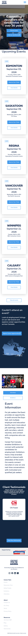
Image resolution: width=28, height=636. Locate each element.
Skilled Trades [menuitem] (7, 588)
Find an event (14, 30)
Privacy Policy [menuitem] (7, 611)
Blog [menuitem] (5, 623)
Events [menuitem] (5, 582)
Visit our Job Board (13, 35)
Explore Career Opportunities (11, 333)
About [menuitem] (6, 600)
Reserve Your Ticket (14, 82)
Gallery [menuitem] (6, 626)
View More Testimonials (14, 540)
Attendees (13, 392)
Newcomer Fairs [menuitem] (8, 585)
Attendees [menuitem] (6, 594)
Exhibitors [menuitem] (6, 591)
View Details (14, 87)
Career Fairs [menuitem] (7, 580)
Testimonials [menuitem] (7, 628)
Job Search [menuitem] (7, 620)
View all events (14, 300)
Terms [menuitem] (5, 608)
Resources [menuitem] (7, 617)
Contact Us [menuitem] (7, 602)
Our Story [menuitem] (6, 605)
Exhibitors (13, 397)
